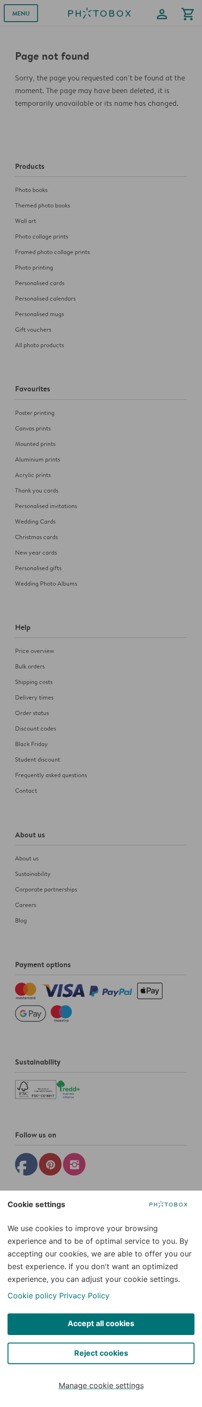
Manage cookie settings (101, 1385)
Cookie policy (32, 1295)
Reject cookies (101, 1353)
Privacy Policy (84, 1295)
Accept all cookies (101, 1323)
